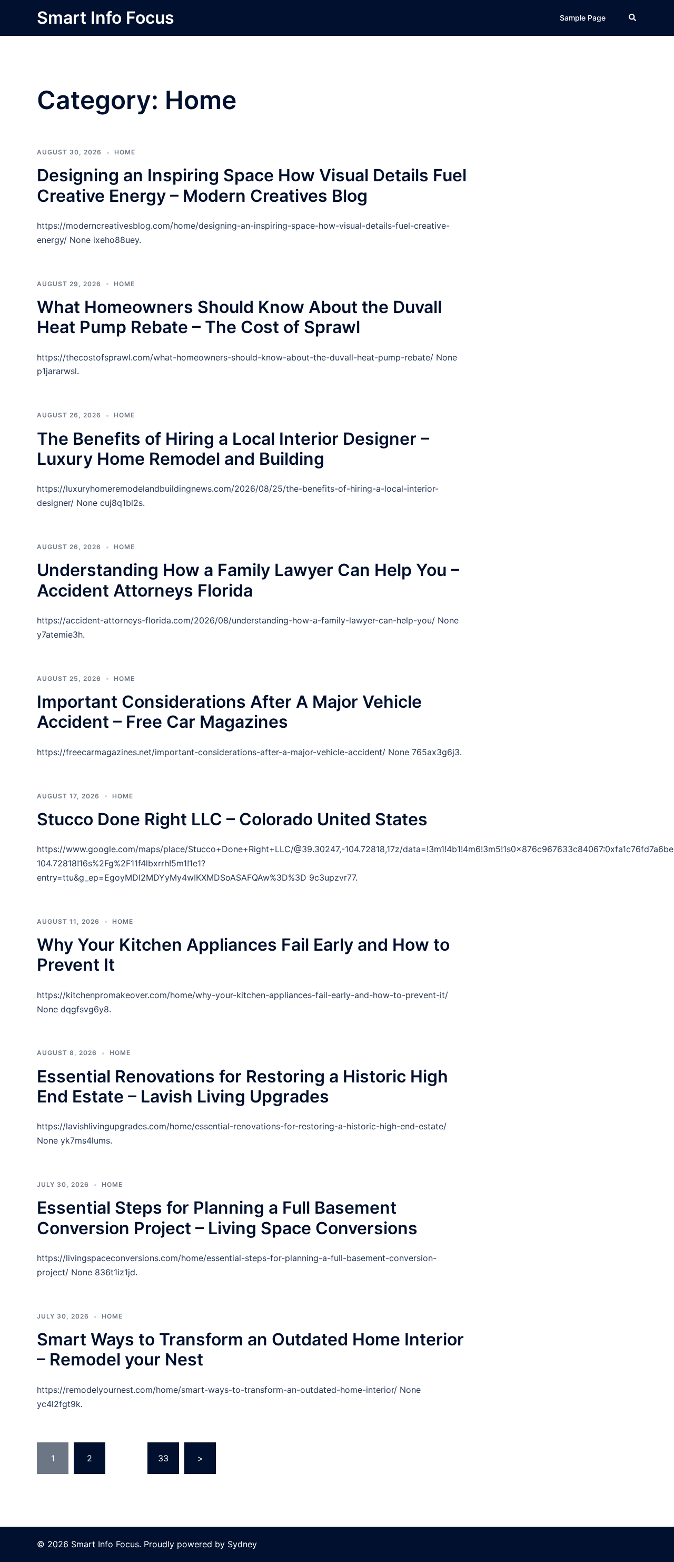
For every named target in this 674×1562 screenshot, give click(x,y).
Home (124, 152)
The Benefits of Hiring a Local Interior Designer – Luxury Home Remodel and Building (233, 448)
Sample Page (583, 17)
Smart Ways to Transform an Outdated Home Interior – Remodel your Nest (250, 1349)
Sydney (242, 1544)
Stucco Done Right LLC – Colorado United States (232, 819)
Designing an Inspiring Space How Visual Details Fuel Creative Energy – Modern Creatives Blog (252, 185)
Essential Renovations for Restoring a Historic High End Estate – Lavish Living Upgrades (242, 1086)
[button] (633, 18)
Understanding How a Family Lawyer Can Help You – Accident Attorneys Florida (248, 580)
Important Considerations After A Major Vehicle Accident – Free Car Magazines (229, 711)
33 (163, 1458)
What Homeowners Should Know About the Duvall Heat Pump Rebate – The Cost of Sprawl (239, 317)
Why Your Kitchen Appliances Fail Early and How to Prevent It (243, 954)
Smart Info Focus (105, 17)
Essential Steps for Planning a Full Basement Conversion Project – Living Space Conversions (227, 1217)
